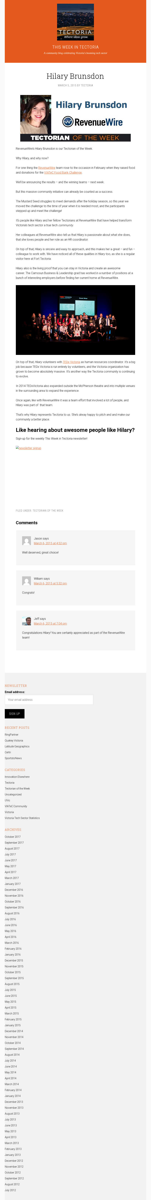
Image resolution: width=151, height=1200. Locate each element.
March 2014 (12, 1084)
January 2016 (13, 954)
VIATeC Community (16, 806)
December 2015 (14, 960)
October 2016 (13, 901)
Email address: (15, 692)
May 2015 (10, 1001)
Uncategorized (13, 794)
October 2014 (13, 1043)
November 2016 (14, 895)
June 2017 (11, 860)
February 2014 (13, 1090)
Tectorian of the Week (48, 510)
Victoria (9, 812)
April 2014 (10, 1078)
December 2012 (14, 1160)
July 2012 (10, 1190)
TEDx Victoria (71, 362)
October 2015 (13, 972)
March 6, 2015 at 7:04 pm (50, 623)
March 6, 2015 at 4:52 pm (50, 543)
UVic (7, 800)
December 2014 (14, 1031)
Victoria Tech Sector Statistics (22, 818)
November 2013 (14, 1107)
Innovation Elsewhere (17, 776)
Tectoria (9, 782)
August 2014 (12, 1054)
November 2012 (14, 1166)
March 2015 (12, 1013)
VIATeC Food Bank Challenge (63, 172)
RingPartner (11, 734)
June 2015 (11, 995)
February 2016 (13, 948)
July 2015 (10, 989)
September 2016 (14, 907)
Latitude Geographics (17, 746)
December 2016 (14, 889)
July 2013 (10, 1119)
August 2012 (12, 1184)
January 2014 (13, 1096)
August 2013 (12, 1113)
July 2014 (10, 1060)
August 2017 (12, 848)
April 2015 (10, 1007)
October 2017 (13, 836)
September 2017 (14, 842)
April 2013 (10, 1137)
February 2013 (13, 1149)
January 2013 (13, 1154)
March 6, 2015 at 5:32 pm (50, 583)
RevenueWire (46, 168)
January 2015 (13, 1025)
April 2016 (10, 936)
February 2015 (13, 1019)
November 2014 (14, 1037)
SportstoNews (13, 758)
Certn (8, 752)
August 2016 (12, 913)
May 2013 (10, 1131)
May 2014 (10, 1072)
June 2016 (11, 925)
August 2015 (12, 984)
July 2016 (10, 919)
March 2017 (12, 878)
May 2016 (10, 931)
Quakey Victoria (14, 740)
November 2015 (14, 966)
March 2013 (12, 1143)
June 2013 (11, 1125)
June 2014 (11, 1066)
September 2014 (14, 1048)
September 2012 (14, 1178)
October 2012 (13, 1172)
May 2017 (10, 866)
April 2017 (10, 872)
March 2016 (12, 942)
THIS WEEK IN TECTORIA (75, 47)
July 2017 (10, 854)
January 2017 (13, 883)
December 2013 (14, 1101)
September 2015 (14, 978)
